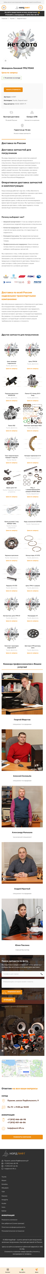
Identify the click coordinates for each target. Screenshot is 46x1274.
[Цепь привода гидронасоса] (12, 349)
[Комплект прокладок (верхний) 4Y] (12, 634)
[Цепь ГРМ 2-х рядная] (33, 574)
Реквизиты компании (22, 1137)
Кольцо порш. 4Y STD (33, 555)
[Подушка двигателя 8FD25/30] (12, 382)
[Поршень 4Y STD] (12, 574)
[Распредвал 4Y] (33, 604)
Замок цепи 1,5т (11, 488)
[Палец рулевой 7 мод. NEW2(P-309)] (12, 510)
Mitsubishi (5, 1188)
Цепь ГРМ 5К (33, 361)
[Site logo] (22, 7)
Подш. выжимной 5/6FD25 (33, 521)
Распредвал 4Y (33, 616)
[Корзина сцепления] (12, 543)
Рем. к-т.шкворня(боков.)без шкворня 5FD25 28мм (33, 489)
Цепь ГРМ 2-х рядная (33, 585)
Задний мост (21, 18)
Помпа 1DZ (11, 425)
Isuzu (3, 1207)
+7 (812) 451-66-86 (11, 1166)
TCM (3, 1192)
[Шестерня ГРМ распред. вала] (33, 634)
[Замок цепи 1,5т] (12, 476)
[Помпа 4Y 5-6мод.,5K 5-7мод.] (33, 382)
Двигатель (14, 365)
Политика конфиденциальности (13, 1227)
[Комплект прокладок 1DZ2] (33, 414)
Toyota (12, 18)
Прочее (14, 460)
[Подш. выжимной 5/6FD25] (33, 510)
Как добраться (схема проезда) (13, 1223)
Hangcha (5, 1200)
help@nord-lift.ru (10, 1169)
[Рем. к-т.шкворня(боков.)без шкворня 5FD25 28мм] (33, 476)
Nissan (4, 1180)
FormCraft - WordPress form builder (15, 1006)
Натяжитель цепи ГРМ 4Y (11, 616)
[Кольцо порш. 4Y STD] (33, 543)
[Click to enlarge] (5, 60)
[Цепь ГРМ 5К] (33, 349)
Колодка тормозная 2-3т (32, 455)
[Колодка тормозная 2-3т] (33, 444)
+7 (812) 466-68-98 (32, 15)
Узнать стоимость (13, 89)
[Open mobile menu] (4, 7)
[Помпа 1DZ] (12, 414)
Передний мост (35, 458)
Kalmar (4, 1211)
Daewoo (4, 1196)
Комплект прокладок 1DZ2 (33, 425)
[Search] (40, 7)
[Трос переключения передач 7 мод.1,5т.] (12, 444)
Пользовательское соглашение (13, 1231)
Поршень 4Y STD (11, 585)
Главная (4, 18)
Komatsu (5, 1184)
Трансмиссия (35, 524)
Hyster (4, 1203)
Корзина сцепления (11, 555)
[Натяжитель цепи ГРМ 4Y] (12, 604)
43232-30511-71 (20, 104)
